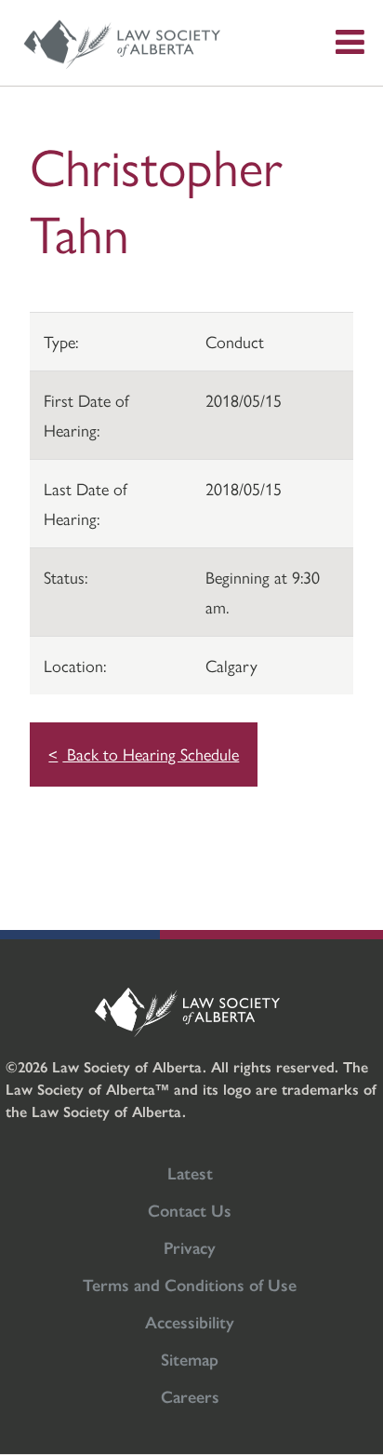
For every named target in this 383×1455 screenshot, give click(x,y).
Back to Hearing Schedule (150, 753)
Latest (190, 1172)
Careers (190, 1396)
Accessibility (189, 1321)
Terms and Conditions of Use (190, 1284)
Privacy (190, 1247)
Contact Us (189, 1209)
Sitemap (189, 1358)
